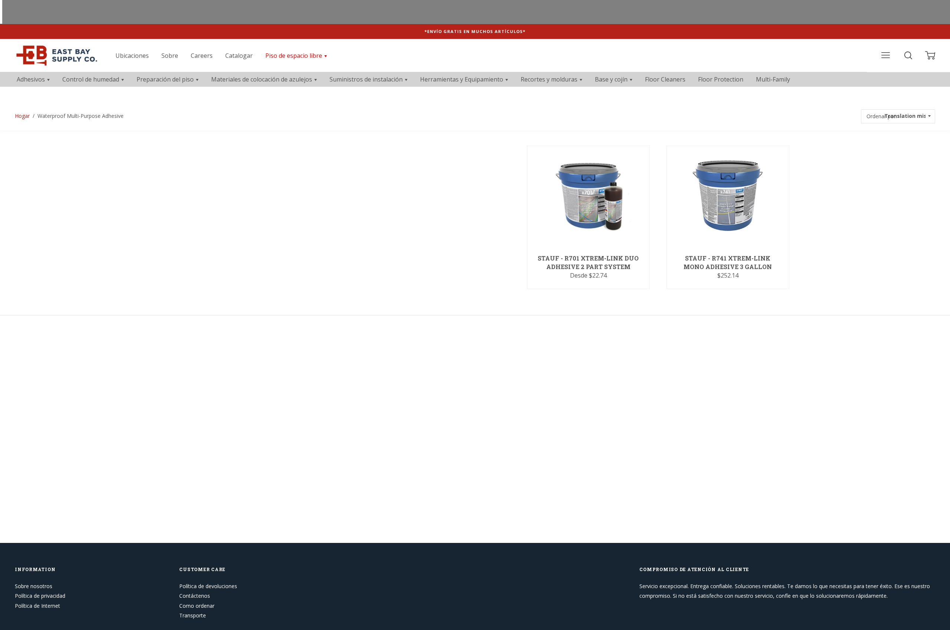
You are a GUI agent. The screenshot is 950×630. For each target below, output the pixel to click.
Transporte (192, 615)
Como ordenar (196, 605)
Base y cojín (612, 79)
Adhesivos (31, 79)
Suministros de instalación (367, 79)
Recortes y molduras (550, 79)
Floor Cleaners (665, 79)
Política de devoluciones (208, 586)
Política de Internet (37, 605)
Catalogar (239, 56)
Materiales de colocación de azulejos (262, 79)
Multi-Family (773, 79)
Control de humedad (91, 79)
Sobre (169, 56)
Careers (202, 56)
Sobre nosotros (33, 586)
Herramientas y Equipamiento (462, 79)
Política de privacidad (40, 595)
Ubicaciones (132, 56)
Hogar (22, 115)
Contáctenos (194, 595)
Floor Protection (720, 79)
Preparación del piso (166, 79)
